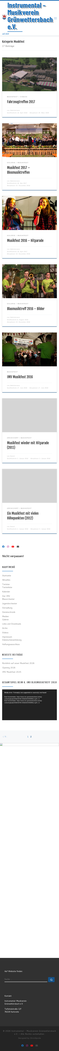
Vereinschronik (8, 612)
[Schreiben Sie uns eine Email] (18, 547)
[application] (29, 704)
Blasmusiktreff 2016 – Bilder (26, 309)
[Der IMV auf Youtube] (13, 547)
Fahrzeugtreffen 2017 (21, 102)
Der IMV (6, 596)
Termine (6, 584)
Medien (5, 616)
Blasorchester (8, 599)
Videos (5, 632)
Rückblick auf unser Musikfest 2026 (18, 663)
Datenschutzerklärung (11, 639)
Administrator (15, 110)
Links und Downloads (11, 623)
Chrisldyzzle (35, 1038)
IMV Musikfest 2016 (20, 377)
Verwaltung (7, 607)
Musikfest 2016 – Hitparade (25, 241)
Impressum (7, 636)
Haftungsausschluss (11, 644)
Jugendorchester (9, 603)
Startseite (6, 575)
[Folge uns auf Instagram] (8, 547)
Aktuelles (6, 579)
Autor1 (12, 456)
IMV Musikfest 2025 (11, 671)
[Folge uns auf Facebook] (3, 547)
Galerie (5, 619)
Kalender (6, 591)
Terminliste (7, 587)
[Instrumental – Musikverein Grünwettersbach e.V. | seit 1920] (4, 17)
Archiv (5, 628)
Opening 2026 (8, 667)
